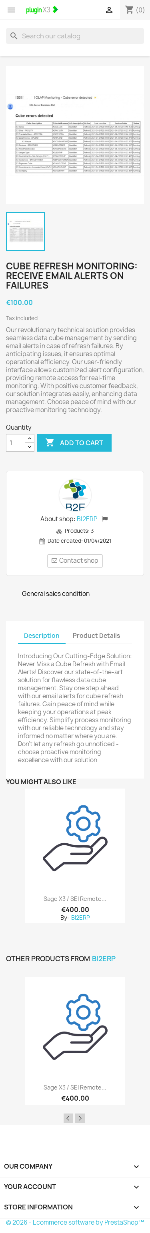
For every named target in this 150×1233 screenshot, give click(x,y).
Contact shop (78, 560)
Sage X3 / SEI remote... (75, 898)
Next (80, 1118)
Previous (68, 1118)
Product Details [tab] (96, 635)
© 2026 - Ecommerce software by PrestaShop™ (75, 1222)
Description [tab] (42, 635)
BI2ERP (87, 519)
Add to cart (74, 442)
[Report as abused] (105, 520)
